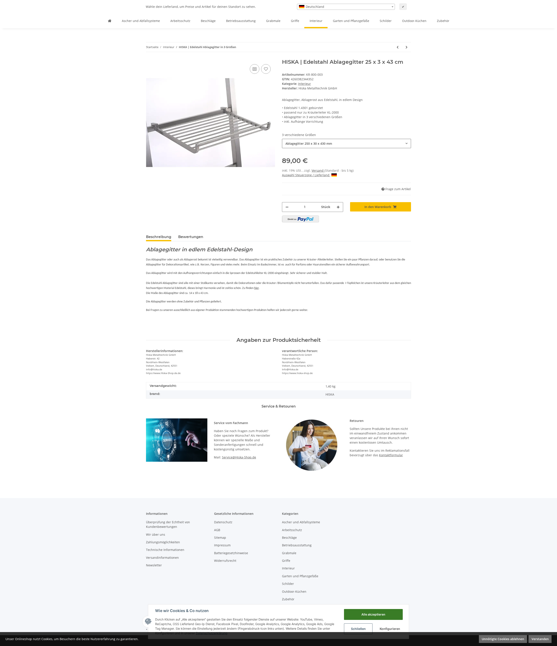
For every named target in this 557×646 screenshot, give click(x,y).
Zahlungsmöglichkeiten (163, 542)
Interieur (304, 84)
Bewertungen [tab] (190, 237)
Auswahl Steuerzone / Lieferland (305, 175)
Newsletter (154, 565)
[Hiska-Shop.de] (110, 20)
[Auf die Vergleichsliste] (254, 69)
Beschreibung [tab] (158, 237)
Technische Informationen (165, 550)
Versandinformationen (162, 557)
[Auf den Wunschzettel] (266, 69)
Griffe (286, 561)
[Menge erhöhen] (338, 207)
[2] (300, 218)
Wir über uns (155, 534)
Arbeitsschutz (292, 530)
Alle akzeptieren (373, 614)
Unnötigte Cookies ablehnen (503, 639)
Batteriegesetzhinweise (231, 553)
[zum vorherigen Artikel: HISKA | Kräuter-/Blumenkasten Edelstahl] (397, 47)
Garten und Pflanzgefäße (300, 576)
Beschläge (289, 537)
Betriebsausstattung (297, 545)
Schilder (288, 584)
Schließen (358, 629)
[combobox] (346, 7)
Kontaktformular (391, 455)
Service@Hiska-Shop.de (239, 457)
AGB (217, 530)
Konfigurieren (390, 629)
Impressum (222, 545)
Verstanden (540, 639)
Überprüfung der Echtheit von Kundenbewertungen (168, 524)
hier (256, 288)
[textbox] (346, 7)
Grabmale (289, 553)
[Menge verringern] (287, 207)
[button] (346, 143)
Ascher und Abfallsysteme (301, 522)
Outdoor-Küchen (294, 591)
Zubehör (288, 599)
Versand (318, 170)
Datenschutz (223, 522)
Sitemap (220, 537)
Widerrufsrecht (225, 561)
